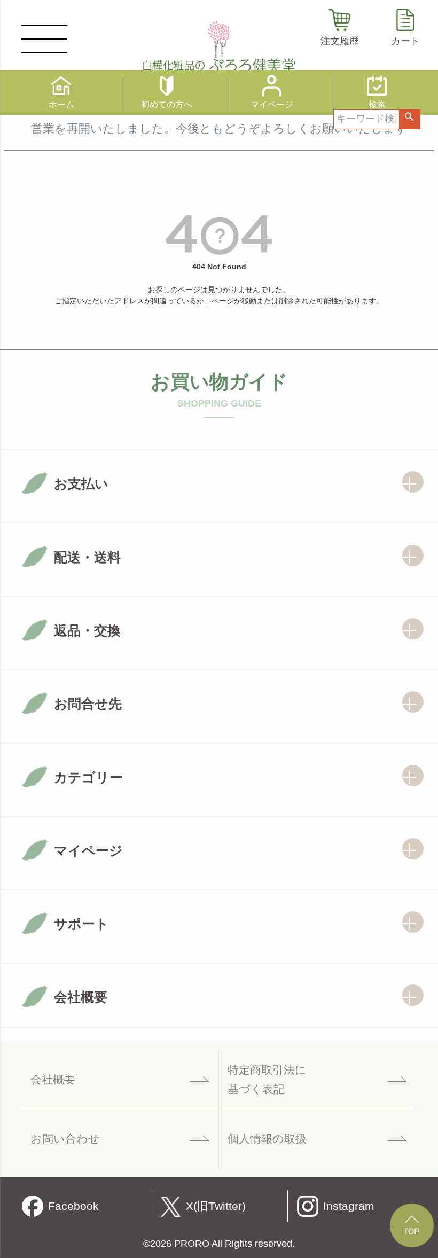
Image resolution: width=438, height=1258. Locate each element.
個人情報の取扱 (267, 1138)
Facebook (73, 1206)
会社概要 (52, 1079)
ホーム (61, 104)
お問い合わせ (65, 1138)
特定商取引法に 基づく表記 (267, 1079)
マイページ (272, 104)
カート (405, 41)
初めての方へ (166, 104)
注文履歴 (339, 41)
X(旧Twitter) (216, 1206)
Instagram (348, 1206)
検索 (409, 119)
